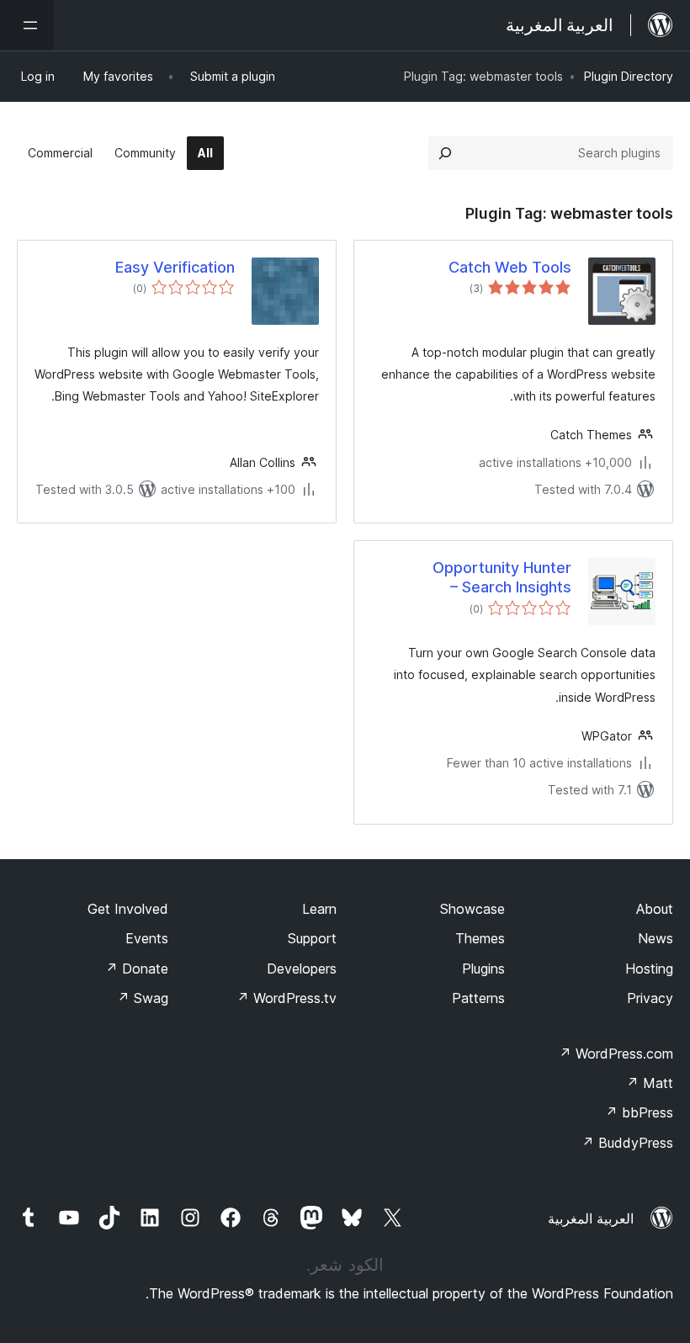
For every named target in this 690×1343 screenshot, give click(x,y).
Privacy (650, 998)
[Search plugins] (445, 153)
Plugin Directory (628, 76)
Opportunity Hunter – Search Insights (502, 577)
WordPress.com (616, 1053)
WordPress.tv (286, 998)
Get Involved (128, 908)
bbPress (639, 1112)
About (654, 908)
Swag (142, 998)
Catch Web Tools (509, 267)
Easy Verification (175, 267)
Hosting (649, 968)
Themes (480, 938)
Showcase (472, 908)
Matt (649, 1083)
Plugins (483, 968)
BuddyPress (627, 1142)
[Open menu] (27, 25)
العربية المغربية (591, 1218)
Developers (302, 968)
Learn (319, 908)
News (655, 938)
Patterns (478, 998)
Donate (136, 968)
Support (312, 938)
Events (146, 938)
